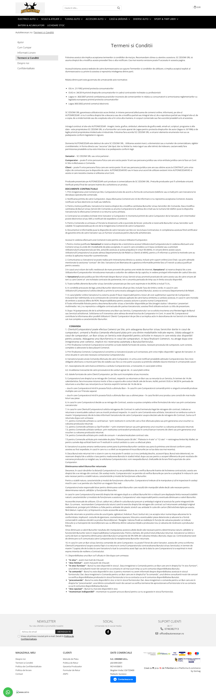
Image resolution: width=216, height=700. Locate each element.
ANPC (65, 673)
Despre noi (23, 63)
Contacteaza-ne (125, 679)
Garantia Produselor (72, 666)
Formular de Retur (71, 670)
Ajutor (20, 42)
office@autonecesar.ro (171, 633)
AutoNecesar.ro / (24, 32)
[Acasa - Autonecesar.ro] (31, 7)
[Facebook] (108, 632)
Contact (19, 673)
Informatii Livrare (26, 52)
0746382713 (171, 628)
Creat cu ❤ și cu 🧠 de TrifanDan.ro (160, 668)
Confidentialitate (26, 68)
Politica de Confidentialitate (28, 666)
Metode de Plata (70, 659)
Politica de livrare (23, 670)
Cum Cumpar (24, 47)
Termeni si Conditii (44, 32)
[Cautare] (118, 8)
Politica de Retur (70, 662)
